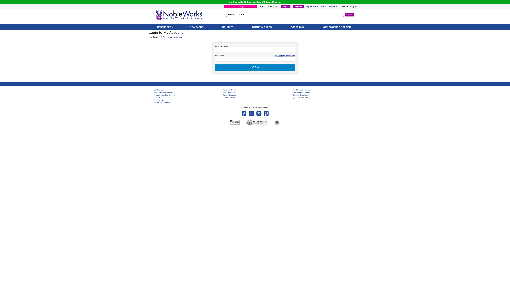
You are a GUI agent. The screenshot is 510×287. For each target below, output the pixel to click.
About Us (158, 97)
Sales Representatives (163, 92)
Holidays (227, 27)
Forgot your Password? (285, 55)
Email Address (221, 46)
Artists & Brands (230, 90)
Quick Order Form (300, 97)
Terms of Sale (229, 97)
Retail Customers (329, 6)
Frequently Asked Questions (165, 95)
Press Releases (229, 95)
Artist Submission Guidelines (304, 90)
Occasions (297, 27)
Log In (285, 6)
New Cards (196, 27)
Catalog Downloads (301, 95)
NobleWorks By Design (337, 27)
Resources (164, 27)
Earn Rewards (229, 92)
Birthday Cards (262, 27)
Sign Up (298, 6)
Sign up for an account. (172, 37)
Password (219, 55)
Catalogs (240, 6)
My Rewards (312, 6)
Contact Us (158, 90)
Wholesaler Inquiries (301, 92)
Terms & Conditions (162, 103)
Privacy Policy (159, 100)
